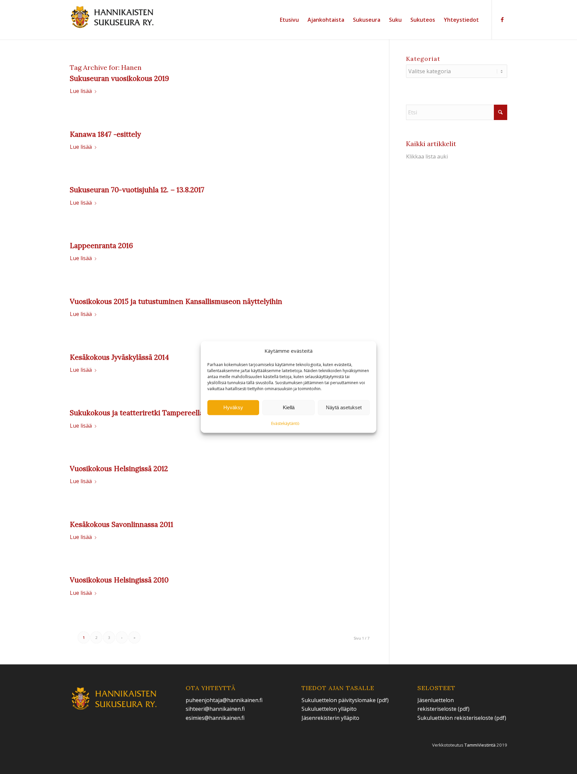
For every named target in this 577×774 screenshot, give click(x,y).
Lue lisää (81, 91)
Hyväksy (233, 407)
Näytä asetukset (344, 407)
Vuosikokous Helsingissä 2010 (119, 579)
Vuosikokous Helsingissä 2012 (119, 468)
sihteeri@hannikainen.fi (215, 708)
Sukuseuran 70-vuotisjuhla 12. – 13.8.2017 (137, 189)
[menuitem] (289, 19)
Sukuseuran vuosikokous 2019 (119, 78)
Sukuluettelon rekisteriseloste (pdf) (461, 718)
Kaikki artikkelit (431, 143)
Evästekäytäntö (285, 423)
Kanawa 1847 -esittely (105, 134)
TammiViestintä (480, 745)
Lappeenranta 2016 (101, 245)
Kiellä (289, 407)
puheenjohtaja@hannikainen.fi (224, 700)
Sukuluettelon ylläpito (330, 708)
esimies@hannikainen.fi (215, 718)
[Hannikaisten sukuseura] (113, 19)
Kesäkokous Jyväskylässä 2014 (119, 357)
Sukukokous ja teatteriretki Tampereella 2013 (145, 412)
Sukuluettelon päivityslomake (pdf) (345, 700)
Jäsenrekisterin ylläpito (330, 718)
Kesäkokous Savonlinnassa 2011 (121, 524)
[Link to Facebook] (502, 19)
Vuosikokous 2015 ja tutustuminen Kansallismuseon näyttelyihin (176, 301)
